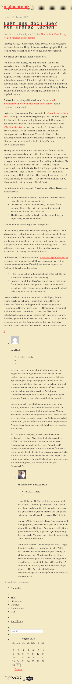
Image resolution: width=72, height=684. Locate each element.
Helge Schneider (12, 37)
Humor (31, 37)
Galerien (15, 604)
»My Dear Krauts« (13, 127)
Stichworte (16, 601)
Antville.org (17, 621)
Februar (18, 669)
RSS (13, 611)
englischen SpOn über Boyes (54, 257)
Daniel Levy (60, 34)
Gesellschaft (47, 34)
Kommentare (17, 608)
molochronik (17, 6)
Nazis (24, 37)
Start (13, 597)
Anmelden (16, 588)
